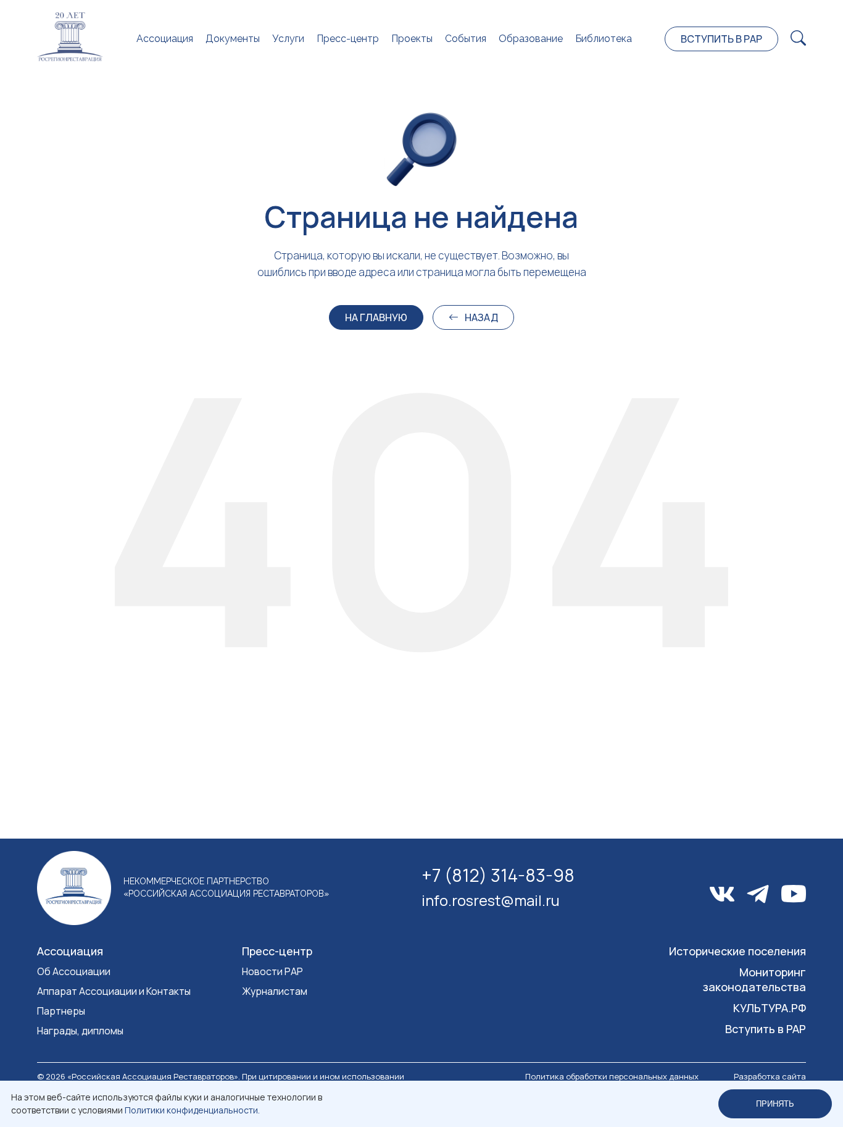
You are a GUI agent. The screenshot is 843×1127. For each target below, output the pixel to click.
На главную (376, 317)
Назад (481, 317)
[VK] (722, 894)
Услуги (288, 38)
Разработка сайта (770, 1076)
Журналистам (274, 991)
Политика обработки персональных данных (612, 1076)
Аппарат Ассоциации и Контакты (114, 991)
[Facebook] (757, 894)
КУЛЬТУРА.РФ (769, 1007)
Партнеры (61, 1011)
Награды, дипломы (80, 1030)
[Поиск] (798, 39)
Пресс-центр (348, 38)
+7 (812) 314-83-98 (498, 875)
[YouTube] (793, 894)
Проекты (412, 38)
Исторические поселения (737, 951)
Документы (233, 38)
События (465, 38)
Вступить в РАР (721, 39)
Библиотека (603, 38)
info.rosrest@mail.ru (491, 900)
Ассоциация (164, 38)
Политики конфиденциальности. (192, 1110)
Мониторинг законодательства (754, 979)
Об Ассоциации (73, 971)
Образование (531, 38)
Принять (775, 1103)
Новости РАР (272, 971)
